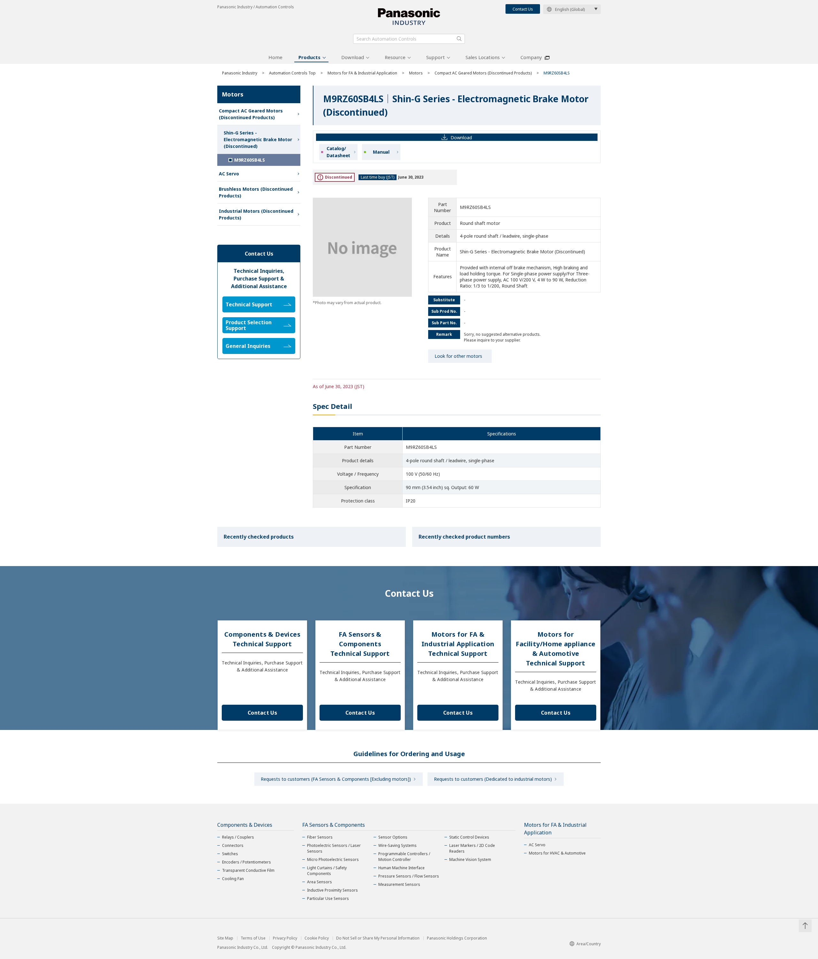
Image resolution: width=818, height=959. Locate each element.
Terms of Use (253, 938)
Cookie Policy (317, 938)
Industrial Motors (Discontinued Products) (256, 214)
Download (352, 57)
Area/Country (588, 944)
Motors (416, 73)
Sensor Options (392, 837)
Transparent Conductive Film (248, 870)
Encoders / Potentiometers (246, 862)
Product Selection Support (249, 325)
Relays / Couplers (238, 837)
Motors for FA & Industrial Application (362, 73)
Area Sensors (319, 882)
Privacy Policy (285, 938)
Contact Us (523, 9)
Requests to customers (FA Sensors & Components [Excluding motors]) (336, 779)
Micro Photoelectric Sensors (333, 859)
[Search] (459, 38)
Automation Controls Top (292, 73)
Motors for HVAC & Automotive (557, 853)
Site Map (225, 938)
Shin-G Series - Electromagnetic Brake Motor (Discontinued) (258, 139)
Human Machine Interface (401, 868)
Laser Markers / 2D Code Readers (472, 848)
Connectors (232, 845)
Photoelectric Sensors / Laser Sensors (334, 848)
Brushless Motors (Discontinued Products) (256, 192)
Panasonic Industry (239, 73)
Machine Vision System (470, 859)
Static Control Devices (469, 837)
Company (531, 57)
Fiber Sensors (320, 837)
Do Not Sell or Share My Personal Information (378, 938)
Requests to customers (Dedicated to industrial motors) (493, 779)
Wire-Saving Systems (397, 845)
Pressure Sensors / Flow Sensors (408, 876)
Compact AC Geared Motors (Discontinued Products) (483, 73)
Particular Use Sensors (328, 898)
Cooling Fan (233, 878)
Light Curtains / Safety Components (327, 870)
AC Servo (229, 174)
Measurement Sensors (399, 884)
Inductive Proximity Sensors (332, 890)
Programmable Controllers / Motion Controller (404, 856)
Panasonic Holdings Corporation (457, 938)
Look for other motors (458, 356)
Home (275, 57)
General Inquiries (248, 345)
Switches (230, 853)
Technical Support (249, 304)
